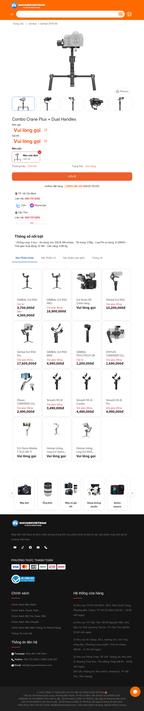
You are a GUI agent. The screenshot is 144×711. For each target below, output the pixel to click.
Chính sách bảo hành (23, 604)
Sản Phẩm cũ (48, 257)
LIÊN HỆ (72, 176)
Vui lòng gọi (27, 130)
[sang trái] (11, 493)
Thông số (97, 257)
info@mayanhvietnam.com (37, 665)
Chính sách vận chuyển (25, 621)
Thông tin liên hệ (21, 633)
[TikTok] (22, 547)
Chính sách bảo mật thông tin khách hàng (36, 627)
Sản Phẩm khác (24, 257)
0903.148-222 (74, 186)
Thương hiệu (19, 166)
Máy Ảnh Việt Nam (36, 653)
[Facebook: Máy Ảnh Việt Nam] (30, 547)
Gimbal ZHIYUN (48, 23)
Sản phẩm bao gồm (74, 257)
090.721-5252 (31, 659)
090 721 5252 (32, 198)
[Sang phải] (132, 493)
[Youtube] (14, 547)
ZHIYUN (32, 166)
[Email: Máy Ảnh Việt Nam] (38, 547)
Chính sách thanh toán (24, 610)
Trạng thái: (77, 166)
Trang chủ (18, 23)
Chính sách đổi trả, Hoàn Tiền (28, 616)
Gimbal (32, 23)
